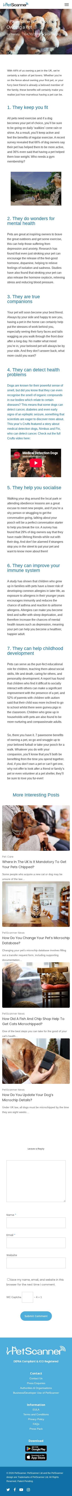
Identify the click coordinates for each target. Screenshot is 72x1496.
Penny (15, 34)
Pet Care (7, 857)
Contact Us (36, 1378)
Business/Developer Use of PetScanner (36, 1392)
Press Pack (36, 1428)
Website (11, 1255)
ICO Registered (48, 1361)
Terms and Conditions (36, 1414)
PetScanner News (13, 933)
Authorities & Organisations (36, 1387)
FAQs (36, 1424)
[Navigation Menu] (67, 4)
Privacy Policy (36, 1419)
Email (10, 1235)
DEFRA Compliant (25, 1361)
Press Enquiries (36, 1383)
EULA (36, 1409)
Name (11, 1215)
